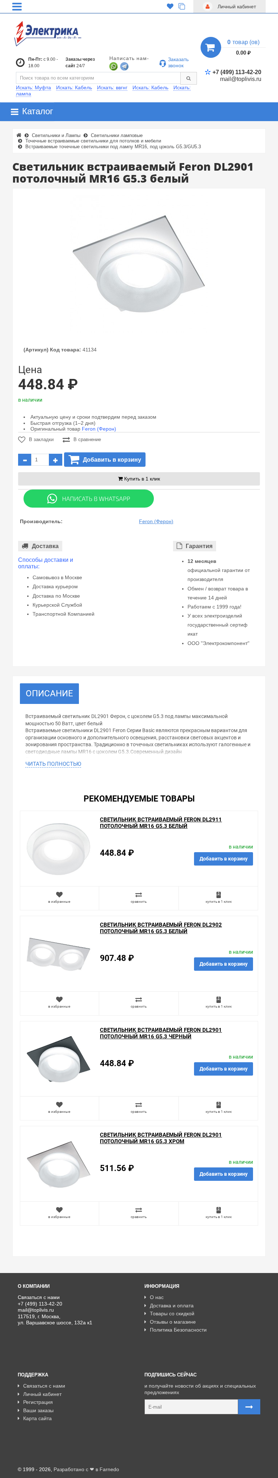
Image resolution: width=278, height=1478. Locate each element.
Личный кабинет (42, 1394)
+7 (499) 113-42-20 (236, 72)
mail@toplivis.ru (240, 79)
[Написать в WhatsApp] (113, 66)
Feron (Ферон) (99, 429)
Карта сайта (37, 1418)
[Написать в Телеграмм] (124, 66)
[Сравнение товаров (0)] (181, 6)
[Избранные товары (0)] (170, 6)
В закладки (41, 439)
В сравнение (87, 439)
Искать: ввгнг (112, 87)
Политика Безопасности (178, 1330)
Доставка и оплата (172, 1305)
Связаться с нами (44, 1386)
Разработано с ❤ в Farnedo (86, 1469)
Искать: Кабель (74, 87)
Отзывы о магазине (173, 1322)
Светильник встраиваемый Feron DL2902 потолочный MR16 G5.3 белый (161, 928)
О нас (157, 1297)
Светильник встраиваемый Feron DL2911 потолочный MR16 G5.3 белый (161, 822)
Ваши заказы (38, 1410)
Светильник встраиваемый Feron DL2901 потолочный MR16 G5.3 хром (161, 1138)
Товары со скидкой (172, 1313)
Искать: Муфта (33, 87)
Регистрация (38, 1402)
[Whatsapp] (89, 498)
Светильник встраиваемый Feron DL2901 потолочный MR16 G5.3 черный (161, 1033)
